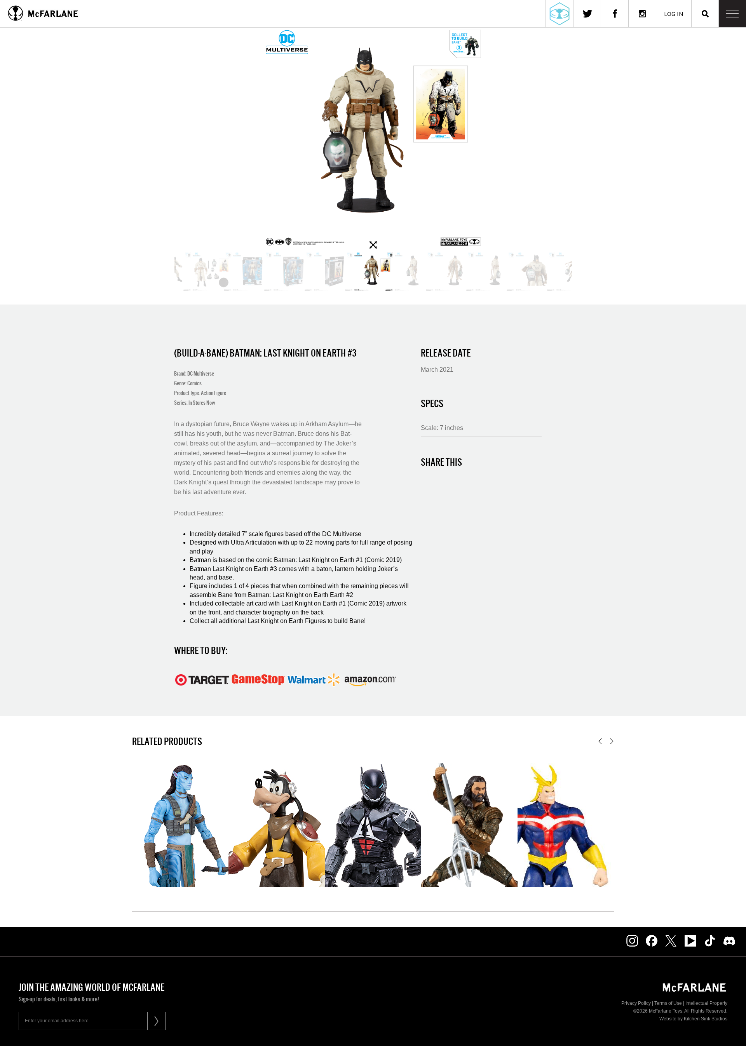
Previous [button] (600, 741)
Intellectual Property (706, 1003)
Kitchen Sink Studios (705, 1019)
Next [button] (612, 741)
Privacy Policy (636, 1003)
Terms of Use (668, 1003)
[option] (373, 140)
